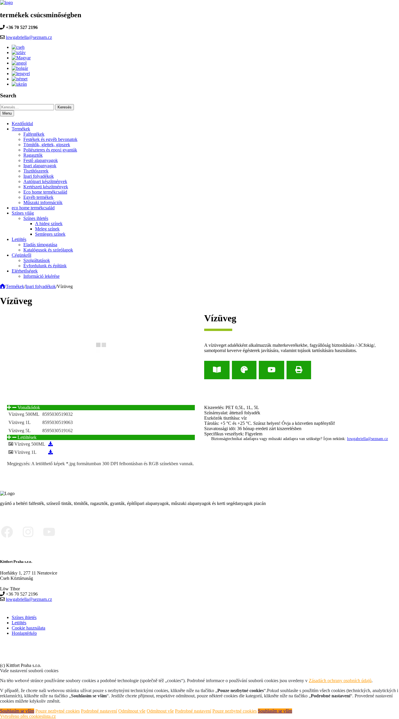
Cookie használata (28, 627)
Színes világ (23, 213)
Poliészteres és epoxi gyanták (50, 149)
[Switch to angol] (19, 63)
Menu (7, 113)
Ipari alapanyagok (39, 165)
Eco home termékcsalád (45, 191)
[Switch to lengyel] (21, 73)
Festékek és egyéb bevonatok (50, 139)
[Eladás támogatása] (244, 370)
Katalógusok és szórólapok (48, 249)
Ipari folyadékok (38, 176)
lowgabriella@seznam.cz (29, 37)
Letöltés (19, 239)
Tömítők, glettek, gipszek (46, 144)
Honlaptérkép (24, 633)
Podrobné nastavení (99, 710)
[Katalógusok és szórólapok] (217, 370)
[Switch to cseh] (18, 47)
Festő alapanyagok (40, 160)
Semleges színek (50, 234)
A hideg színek (49, 223)
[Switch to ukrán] (19, 84)
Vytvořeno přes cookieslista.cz (28, 716)
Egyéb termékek (38, 197)
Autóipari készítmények (45, 181)
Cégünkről (21, 255)
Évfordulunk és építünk (45, 265)
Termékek (21, 128)
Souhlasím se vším (17, 710)
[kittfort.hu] (2, 286)
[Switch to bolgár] (20, 68)
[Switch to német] (19, 78)
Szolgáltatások (36, 260)
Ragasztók (33, 155)
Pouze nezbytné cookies (57, 710)
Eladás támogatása (40, 244)
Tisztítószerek (35, 170)
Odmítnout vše (131, 710)
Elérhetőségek (25, 270)
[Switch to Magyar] (21, 57)
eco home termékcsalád (33, 207)
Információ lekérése (41, 276)
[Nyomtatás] (299, 370)
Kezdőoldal (22, 123)
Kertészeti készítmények (45, 186)
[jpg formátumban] (50, 444)
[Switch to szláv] (19, 52)
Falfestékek (33, 134)
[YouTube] (271, 370)
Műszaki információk (43, 202)
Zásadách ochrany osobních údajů (340, 680)
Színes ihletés (35, 218)
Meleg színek (47, 228)
